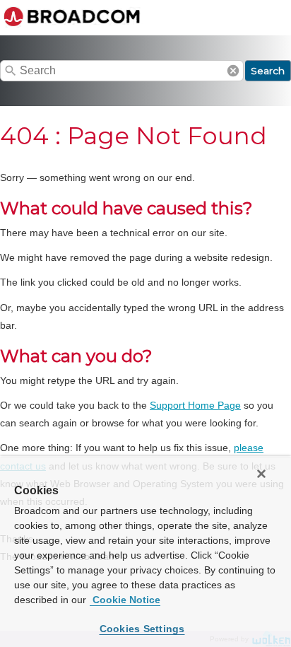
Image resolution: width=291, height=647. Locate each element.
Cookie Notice (125, 599)
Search (268, 70)
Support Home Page (195, 405)
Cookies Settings (142, 628)
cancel (233, 71)
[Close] (261, 474)
